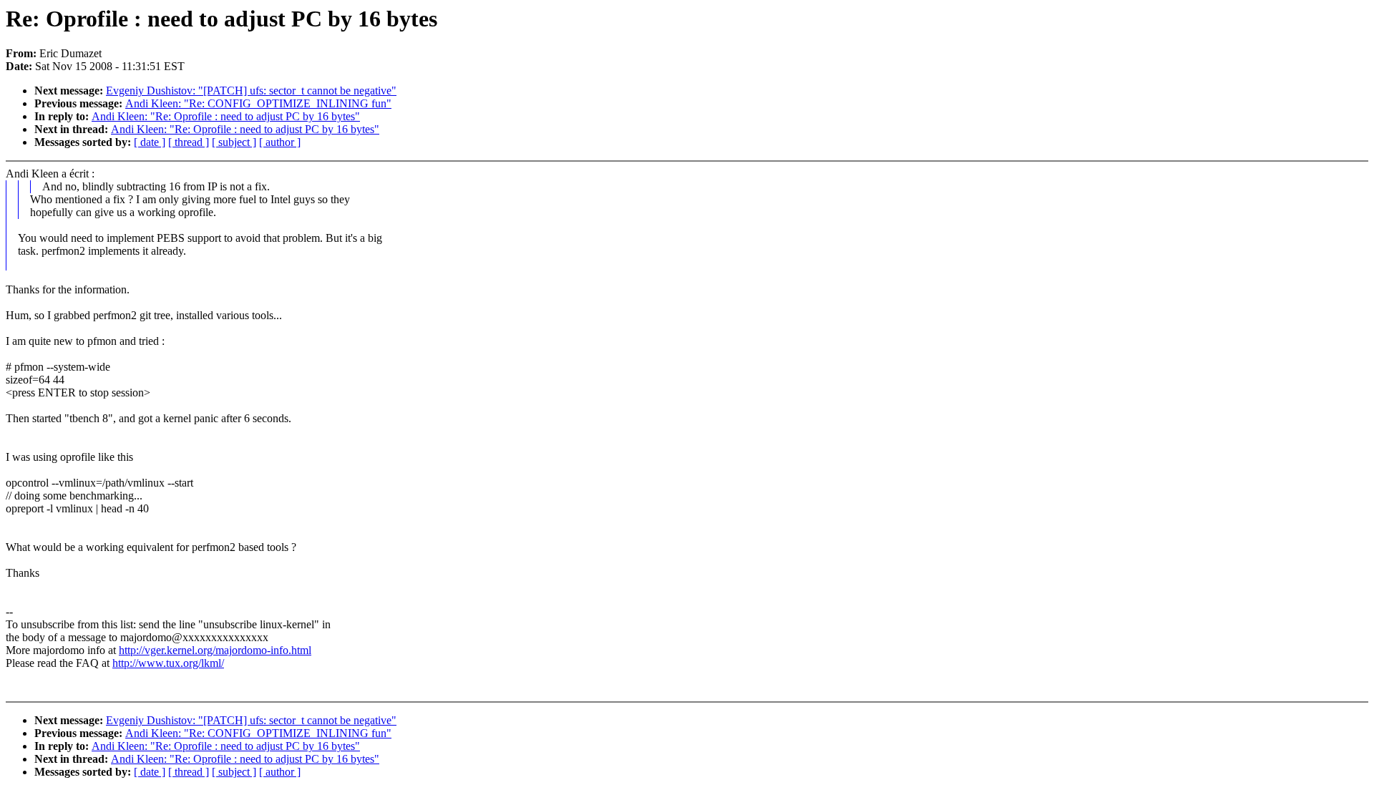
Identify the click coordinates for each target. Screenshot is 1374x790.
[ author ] (280, 142)
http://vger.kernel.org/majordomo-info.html (215, 650)
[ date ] (149, 142)
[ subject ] (234, 142)
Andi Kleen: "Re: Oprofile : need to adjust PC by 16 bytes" (226, 116)
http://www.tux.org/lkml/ (168, 663)
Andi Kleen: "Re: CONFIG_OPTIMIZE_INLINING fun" (258, 103)
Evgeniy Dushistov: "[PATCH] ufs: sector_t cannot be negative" (251, 90)
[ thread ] (188, 142)
